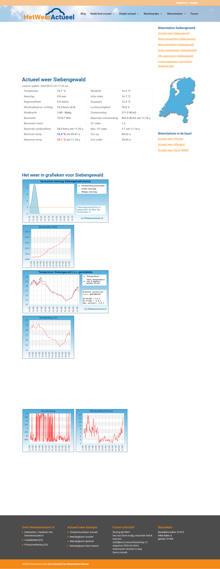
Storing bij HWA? (121, 532)
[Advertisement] (87, 50)
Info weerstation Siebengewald (175, 55)
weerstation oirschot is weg (127, 549)
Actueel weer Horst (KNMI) (173, 150)
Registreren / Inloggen (187, 3)
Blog (83, 14)
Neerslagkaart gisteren (82, 541)
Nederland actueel (100, 14)
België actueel (127, 14)
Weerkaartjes (151, 14)
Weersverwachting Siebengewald (176, 38)
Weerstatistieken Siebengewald (176, 44)
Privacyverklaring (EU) (36, 544)
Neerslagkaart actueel (81, 536)
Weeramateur (175, 14)
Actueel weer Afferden (170, 138)
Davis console (120, 552)
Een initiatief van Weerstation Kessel (68, 564)
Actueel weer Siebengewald (173, 33)
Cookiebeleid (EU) (33, 540)
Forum (194, 14)
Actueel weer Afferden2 (171, 144)
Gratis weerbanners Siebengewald (177, 50)
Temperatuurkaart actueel (83, 532)
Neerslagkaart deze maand (84, 545)
